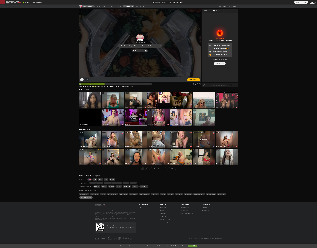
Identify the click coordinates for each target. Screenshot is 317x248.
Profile (98, 6)
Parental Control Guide (165, 219)
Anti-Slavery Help (164, 222)
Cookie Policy (175, 246)
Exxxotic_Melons (85, 176)
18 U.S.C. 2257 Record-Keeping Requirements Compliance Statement (205, 238)
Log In (312, 2)
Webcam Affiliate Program (187, 213)
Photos (113, 6)
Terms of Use (163, 210)
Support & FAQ (205, 207)
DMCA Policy (163, 213)
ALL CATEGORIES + (86, 197)
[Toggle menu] (2, 2)
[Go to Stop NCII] (128, 238)
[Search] (170, 2)
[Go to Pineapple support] (120, 238)
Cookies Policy (163, 216)
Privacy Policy (163, 207)
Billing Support (205, 210)
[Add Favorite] (82, 79)
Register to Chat (220, 63)
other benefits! (223, 59)
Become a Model (185, 207)
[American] (89, 179)
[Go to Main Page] (13, 2)
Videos (105, 6)
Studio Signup (184, 210)
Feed (119, 6)
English (129, 204)
